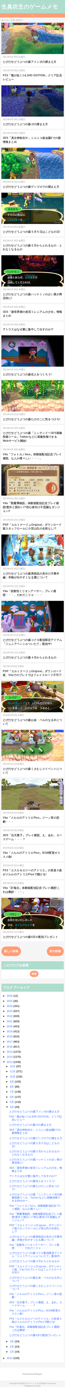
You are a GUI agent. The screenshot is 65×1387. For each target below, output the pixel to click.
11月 (13, 1071)
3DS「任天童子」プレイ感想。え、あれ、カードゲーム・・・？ (35, 1304)
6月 (12, 1096)
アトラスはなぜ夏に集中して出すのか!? (28, 329)
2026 (10, 995)
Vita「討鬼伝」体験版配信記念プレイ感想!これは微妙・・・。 (34, 1328)
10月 (13, 1076)
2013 (10, 1061)
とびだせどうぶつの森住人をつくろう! (27, 374)
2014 (10, 1056)
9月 (12, 1081)
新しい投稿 (11, 951)
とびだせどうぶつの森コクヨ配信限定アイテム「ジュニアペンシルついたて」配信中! (35, 1254)
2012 (10, 1358)
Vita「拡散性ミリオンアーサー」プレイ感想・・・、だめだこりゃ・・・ (34, 1246)
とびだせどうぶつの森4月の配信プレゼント (30, 936)
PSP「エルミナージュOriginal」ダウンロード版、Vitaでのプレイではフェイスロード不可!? (35, 1269)
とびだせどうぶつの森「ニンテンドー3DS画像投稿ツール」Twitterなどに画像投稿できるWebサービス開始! (32, 436)
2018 (10, 1036)
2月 (12, 1346)
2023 (10, 1011)
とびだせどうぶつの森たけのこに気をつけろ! (31, 419)
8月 (12, 1086)
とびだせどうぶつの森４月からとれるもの (30, 657)
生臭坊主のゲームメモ (29, 6)
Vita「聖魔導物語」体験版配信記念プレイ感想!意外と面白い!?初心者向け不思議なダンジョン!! (31, 507)
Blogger (38, 1374)
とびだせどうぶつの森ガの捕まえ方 (25, 124)
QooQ (38, 1386)
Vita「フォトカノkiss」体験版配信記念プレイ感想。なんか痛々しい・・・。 (35, 1207)
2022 (10, 1016)
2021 (10, 1021)
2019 (10, 1031)
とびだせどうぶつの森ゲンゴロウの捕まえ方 (31, 186)
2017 (10, 1041)
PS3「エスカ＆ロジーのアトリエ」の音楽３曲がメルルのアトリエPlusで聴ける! (35, 1320)
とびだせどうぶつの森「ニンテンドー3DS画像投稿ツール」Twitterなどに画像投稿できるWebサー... (35, 1197)
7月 (12, 1091)
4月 (12, 1106)
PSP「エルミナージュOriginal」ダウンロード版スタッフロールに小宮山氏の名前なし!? (35, 1228)
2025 (10, 1001)
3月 (12, 1341)
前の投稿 (55, 951)
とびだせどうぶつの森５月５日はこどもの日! (31, 231)
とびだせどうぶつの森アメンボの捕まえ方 (30, 61)
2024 (10, 1006)
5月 (12, 1101)
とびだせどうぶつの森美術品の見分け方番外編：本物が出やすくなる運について (35, 1238)
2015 (10, 1051)
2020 (10, 1026)
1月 (12, 1351)
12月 (13, 1066)
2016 (10, 1046)
